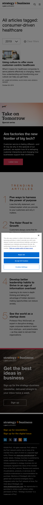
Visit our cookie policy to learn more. (21, 248)
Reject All (21, 255)
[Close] (38, 235)
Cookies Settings (21, 267)
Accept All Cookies (21, 261)
